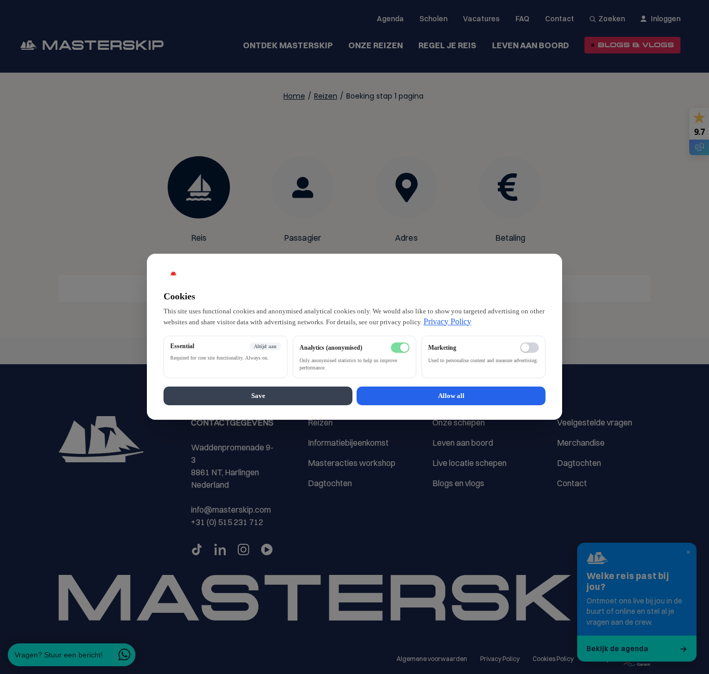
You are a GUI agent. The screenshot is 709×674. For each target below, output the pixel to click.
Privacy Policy (447, 321)
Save (258, 396)
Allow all (451, 396)
